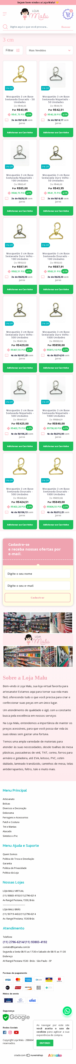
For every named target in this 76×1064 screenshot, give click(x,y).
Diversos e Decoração (14, 808)
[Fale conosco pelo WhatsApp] (67, 1011)
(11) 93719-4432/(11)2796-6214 (19, 914)
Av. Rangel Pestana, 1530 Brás (18, 918)
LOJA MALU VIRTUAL (13, 891)
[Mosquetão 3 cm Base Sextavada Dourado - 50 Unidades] (20, 75)
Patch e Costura (11, 822)
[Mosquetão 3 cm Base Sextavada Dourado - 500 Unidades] (20, 467)
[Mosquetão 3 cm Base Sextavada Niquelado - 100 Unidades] (20, 153)
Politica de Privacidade (15, 868)
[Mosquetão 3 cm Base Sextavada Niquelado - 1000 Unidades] (56, 389)
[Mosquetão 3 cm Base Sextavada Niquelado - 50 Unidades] (56, 75)
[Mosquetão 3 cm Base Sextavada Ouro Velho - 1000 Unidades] (56, 310)
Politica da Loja (11, 872)
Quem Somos (10, 854)
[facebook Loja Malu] (4, 1032)
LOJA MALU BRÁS (11, 909)
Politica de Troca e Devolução (18, 858)
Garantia (7, 863)
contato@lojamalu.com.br (16, 947)
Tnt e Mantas (9, 826)
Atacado (7, 831)
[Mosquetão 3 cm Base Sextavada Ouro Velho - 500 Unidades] (20, 310)
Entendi (45, 1043)
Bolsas (6, 803)
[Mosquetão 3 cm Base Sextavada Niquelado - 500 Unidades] (20, 389)
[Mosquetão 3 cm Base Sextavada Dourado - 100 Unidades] (56, 232)
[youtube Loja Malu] (16, 1032)
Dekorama (8, 812)
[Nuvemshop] (29, 1056)
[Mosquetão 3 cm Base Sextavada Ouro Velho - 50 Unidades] (56, 153)
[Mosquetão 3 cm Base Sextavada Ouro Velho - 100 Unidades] (20, 232)
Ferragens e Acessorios (15, 817)
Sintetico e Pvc (10, 836)
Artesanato (9, 799)
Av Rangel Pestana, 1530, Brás (18, 900)
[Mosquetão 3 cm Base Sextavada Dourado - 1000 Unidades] (56, 467)
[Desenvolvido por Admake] (55, 1056)
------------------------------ (14, 904)
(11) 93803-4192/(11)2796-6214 (19, 895)
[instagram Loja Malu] (10, 1032)
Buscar (65, 26)
